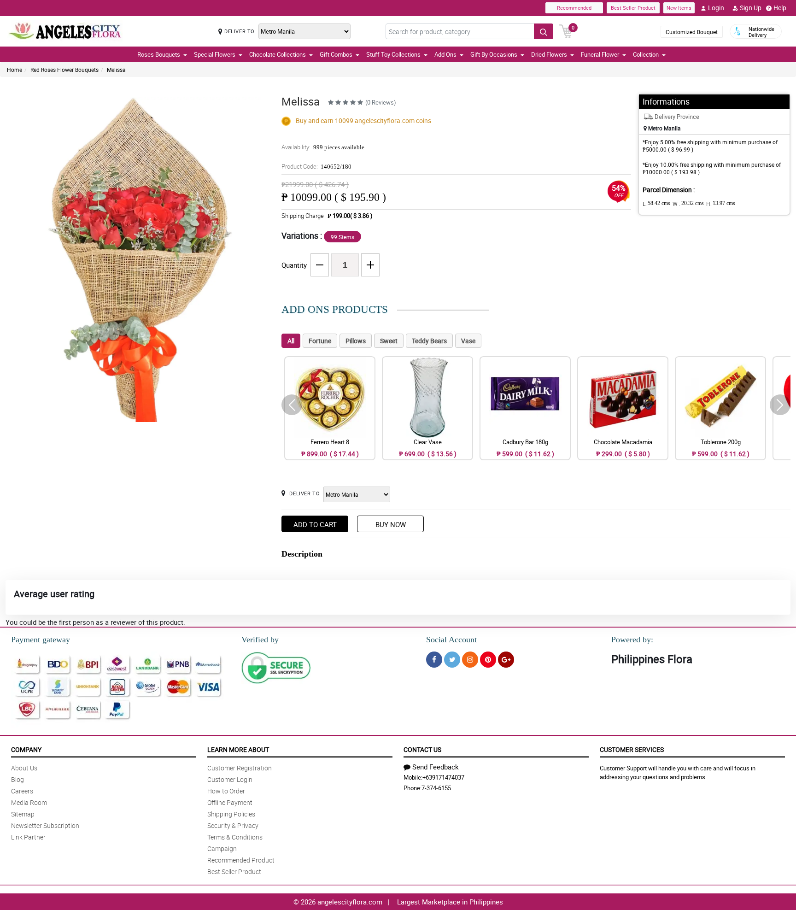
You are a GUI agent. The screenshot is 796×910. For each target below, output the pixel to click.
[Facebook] (434, 660)
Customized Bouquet (692, 31)
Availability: (322, 147)
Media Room (29, 802)
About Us (24, 767)
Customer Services (632, 749)
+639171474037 (443, 777)
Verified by (260, 639)
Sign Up (750, 7)
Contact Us (422, 749)
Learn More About (238, 749)
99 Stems (342, 237)
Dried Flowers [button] (549, 54)
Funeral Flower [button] (600, 54)
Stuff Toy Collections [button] (393, 54)
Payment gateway (40, 639)
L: (656, 203)
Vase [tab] (468, 340)
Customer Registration (239, 767)
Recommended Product (241, 860)
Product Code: (316, 166)
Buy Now (390, 524)
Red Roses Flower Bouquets (64, 69)
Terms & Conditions (235, 837)
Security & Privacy (232, 825)
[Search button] (543, 31)
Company (26, 749)
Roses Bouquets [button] (158, 54)
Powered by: (632, 639)
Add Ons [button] (445, 54)
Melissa (116, 69)
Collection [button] (646, 54)
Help (779, 7)
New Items (679, 7)
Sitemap (23, 814)
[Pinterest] (488, 660)
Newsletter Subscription (45, 825)
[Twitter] (452, 660)
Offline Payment (229, 802)
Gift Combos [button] (336, 54)
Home (14, 69)
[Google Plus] (506, 660)
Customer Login (229, 779)
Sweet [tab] (389, 340)
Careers (22, 791)
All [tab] (290, 340)
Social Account (451, 639)
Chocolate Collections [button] (277, 54)
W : (688, 203)
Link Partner (28, 837)
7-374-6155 (436, 788)
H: (720, 203)
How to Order (226, 791)
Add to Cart (315, 524)
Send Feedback (435, 766)
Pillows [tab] (355, 340)
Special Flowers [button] (214, 54)
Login (716, 7)
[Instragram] (470, 660)
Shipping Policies (231, 814)
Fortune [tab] (320, 340)
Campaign (222, 848)
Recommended (574, 7)
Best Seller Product (633, 7)
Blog (17, 779)
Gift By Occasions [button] (493, 54)
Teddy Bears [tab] (429, 340)
